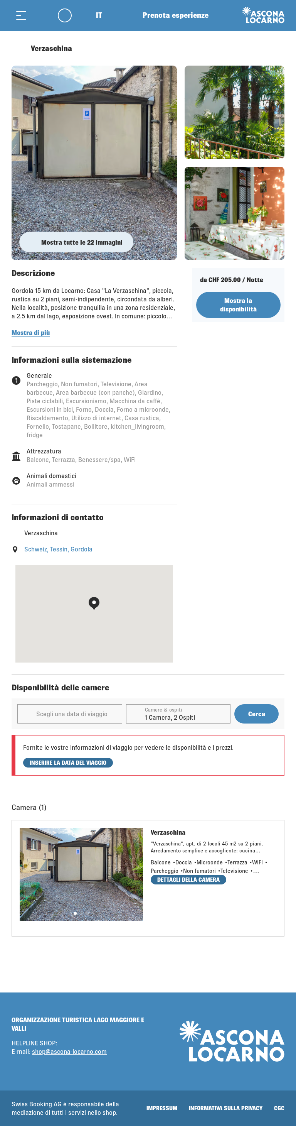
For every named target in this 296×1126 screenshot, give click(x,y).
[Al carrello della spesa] (40, 15)
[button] (75, 913)
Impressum (161, 1108)
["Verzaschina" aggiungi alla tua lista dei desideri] (276, 48)
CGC (279, 1108)
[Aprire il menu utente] (69, 15)
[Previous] (18, 48)
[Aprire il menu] (21, 15)
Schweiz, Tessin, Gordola (58, 549)
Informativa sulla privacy (225, 1108)
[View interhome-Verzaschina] (94, 163)
